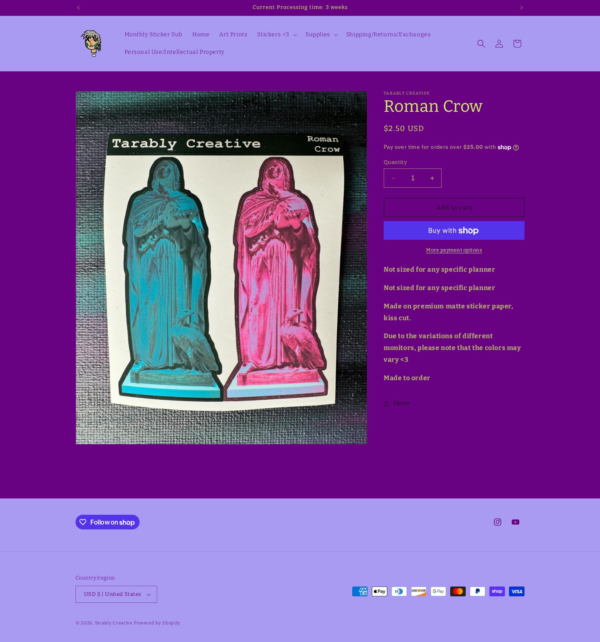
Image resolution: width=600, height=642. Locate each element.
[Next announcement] (522, 7)
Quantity (395, 162)
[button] (276, 34)
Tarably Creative (114, 623)
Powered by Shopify (157, 623)
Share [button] (401, 403)
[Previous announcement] (78, 7)
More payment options (454, 250)
